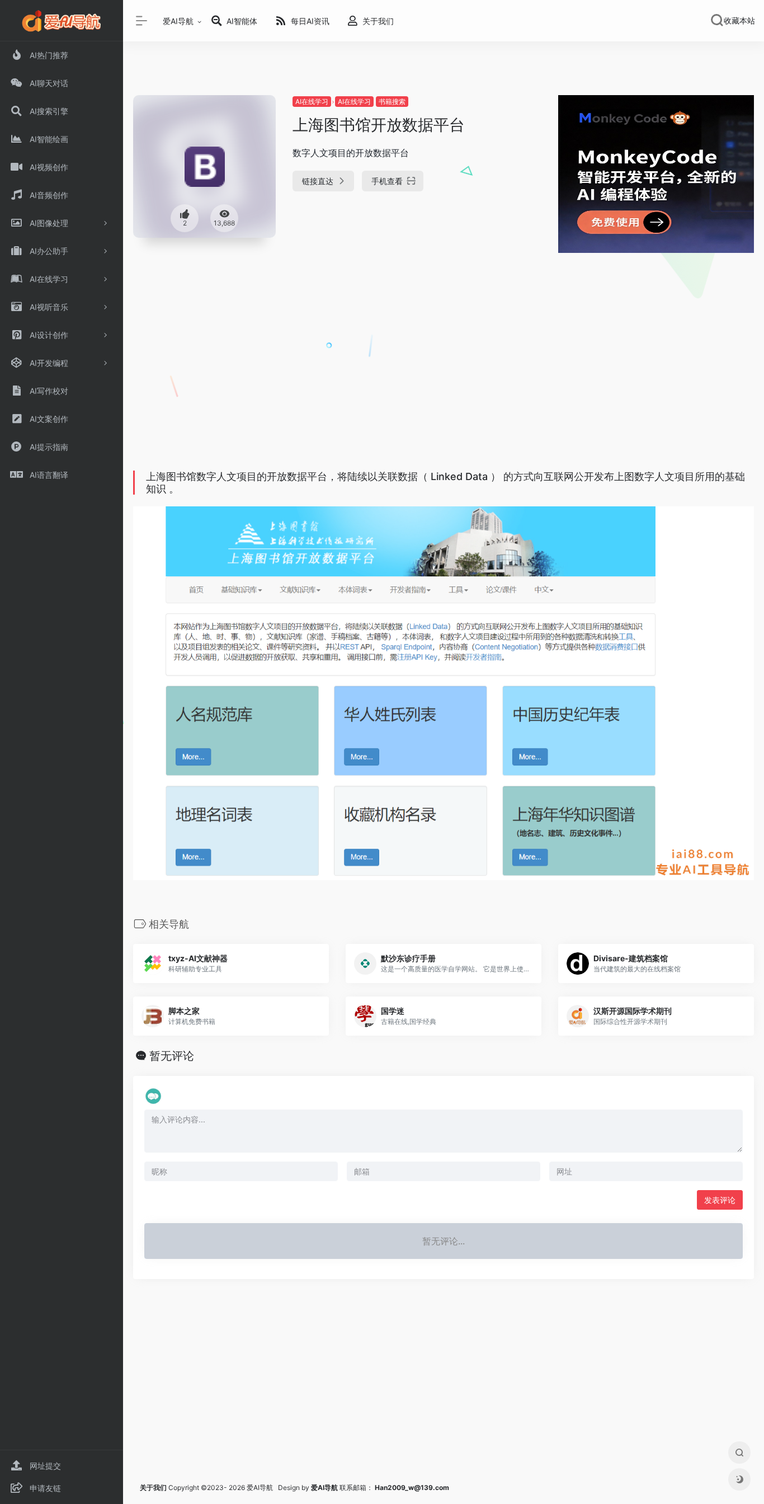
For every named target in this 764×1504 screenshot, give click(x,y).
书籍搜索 (392, 101)
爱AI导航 (178, 21)
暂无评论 (171, 1056)
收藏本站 (739, 20)
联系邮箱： (343, 1487)
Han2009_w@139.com (412, 1487)
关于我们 (153, 1487)
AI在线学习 (311, 101)
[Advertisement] (443, 382)
